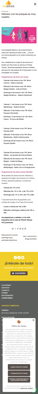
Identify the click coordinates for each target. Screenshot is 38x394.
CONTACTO (5, 290)
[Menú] (35, 4)
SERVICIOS (5, 288)
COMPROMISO (7, 298)
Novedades (5, 11)
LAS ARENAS (6, 285)
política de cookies (26, 388)
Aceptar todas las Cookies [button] (33, 320)
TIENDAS (5, 293)
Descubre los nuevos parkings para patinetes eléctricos (10, 237)
